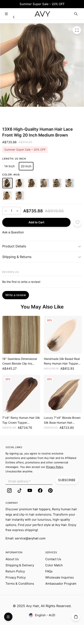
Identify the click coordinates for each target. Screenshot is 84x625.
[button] (9, 166)
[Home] (14, 17)
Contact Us (53, 559)
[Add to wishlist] (77, 222)
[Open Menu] (6, 14)
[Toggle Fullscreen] (77, 30)
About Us (12, 559)
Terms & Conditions (20, 583)
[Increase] (17, 211)
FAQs (49, 571)
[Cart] (76, 617)
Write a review (15, 295)
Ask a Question (13, 232)
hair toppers (41, 509)
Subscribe (66, 480)
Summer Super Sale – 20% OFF (42, 4)
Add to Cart (36, 222)
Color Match (54, 565)
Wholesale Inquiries (59, 577)
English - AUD (45, 615)
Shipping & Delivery (20, 565)
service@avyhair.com (30, 538)
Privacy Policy (16, 577)
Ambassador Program (60, 583)
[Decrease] (6, 211)
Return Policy (15, 571)
